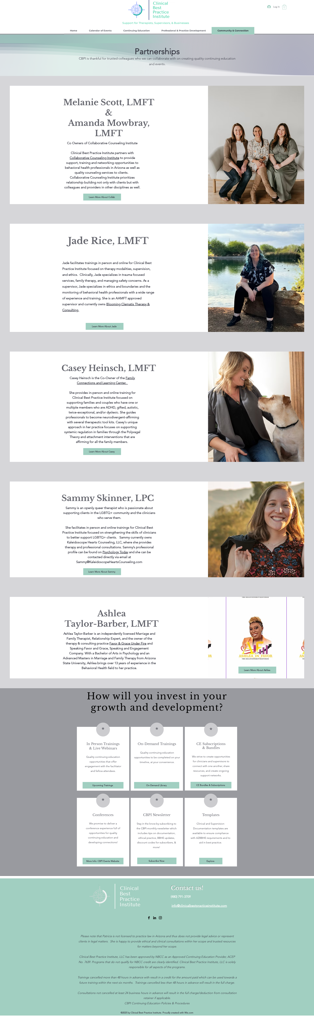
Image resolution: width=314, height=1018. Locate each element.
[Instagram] (160, 918)
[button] (284, 6)
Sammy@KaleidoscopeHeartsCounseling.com (109, 562)
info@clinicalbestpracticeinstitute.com (199, 906)
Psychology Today (115, 552)
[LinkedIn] (155, 918)
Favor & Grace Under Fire (127, 643)
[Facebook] (149, 918)
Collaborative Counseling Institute (94, 158)
